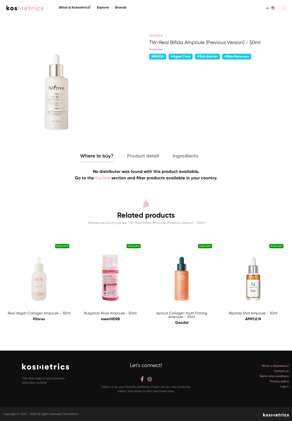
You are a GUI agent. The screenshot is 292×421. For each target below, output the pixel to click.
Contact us (281, 371)
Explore (103, 7)
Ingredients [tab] (185, 156)
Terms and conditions (274, 376)
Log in (284, 386)
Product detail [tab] (143, 156)
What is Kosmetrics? (75, 7)
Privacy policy (279, 381)
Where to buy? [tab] (97, 156)
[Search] (284, 8)
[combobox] (284, 8)
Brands (120, 7)
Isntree (156, 36)
